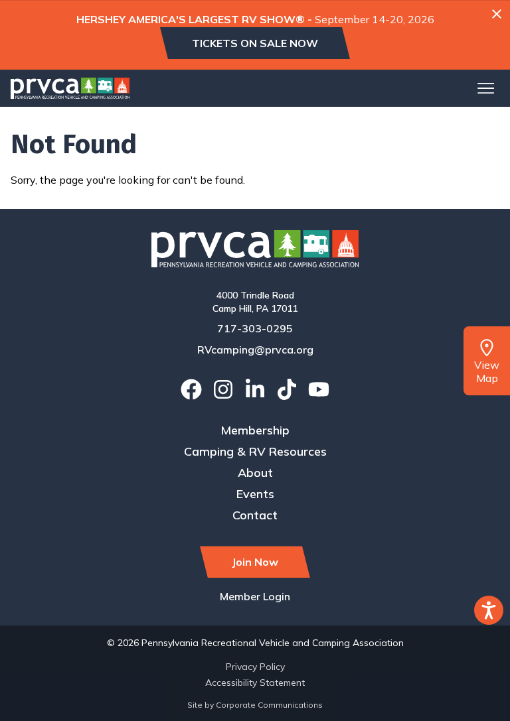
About (255, 472)
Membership (255, 430)
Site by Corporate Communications (255, 705)
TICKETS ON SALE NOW (255, 43)
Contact (255, 515)
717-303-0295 (255, 328)
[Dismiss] (496, 14)
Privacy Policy (255, 667)
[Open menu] (485, 88)
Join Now (255, 561)
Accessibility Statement (255, 682)
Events (255, 493)
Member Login (255, 596)
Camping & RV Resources (255, 451)
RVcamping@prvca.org (255, 349)
